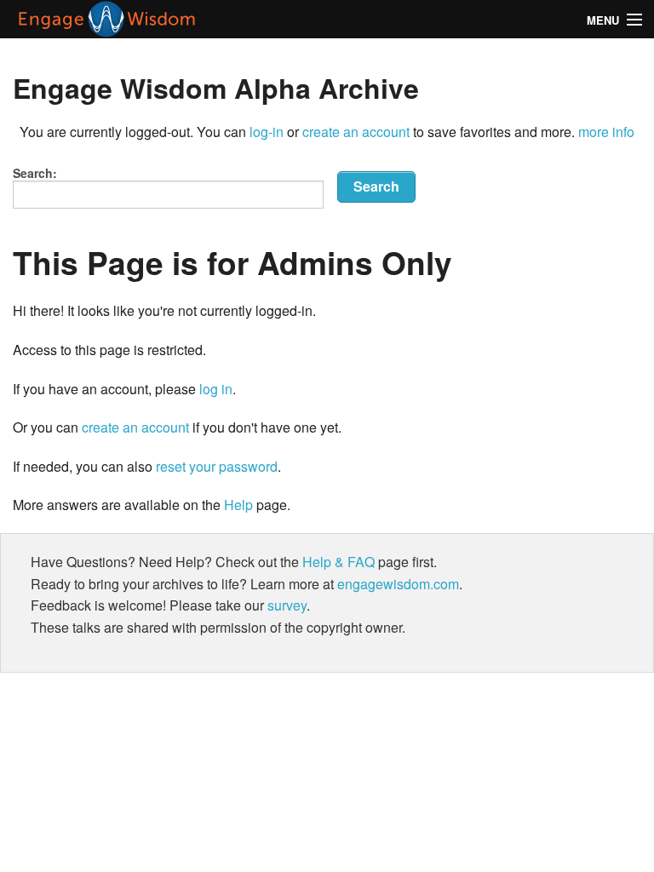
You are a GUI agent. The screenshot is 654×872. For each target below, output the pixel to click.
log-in (267, 131)
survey (287, 605)
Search (376, 186)
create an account (356, 131)
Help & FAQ (338, 561)
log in (215, 389)
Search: (35, 173)
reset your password (217, 466)
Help (238, 504)
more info (606, 131)
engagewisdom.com (398, 584)
